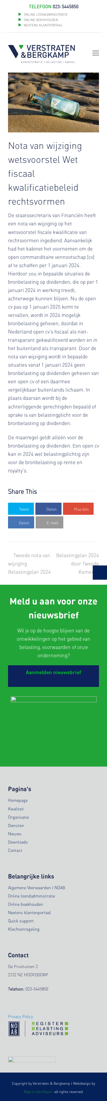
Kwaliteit (16, 808)
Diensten (16, 825)
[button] (21, 509)
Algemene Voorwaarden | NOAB (36, 887)
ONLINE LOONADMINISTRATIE (46, 14)
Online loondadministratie (31, 895)
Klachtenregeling (24, 929)
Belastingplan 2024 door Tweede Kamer (77, 563)
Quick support (21, 920)
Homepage (18, 800)
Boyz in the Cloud (37, 1091)
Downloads (18, 841)
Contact (15, 850)
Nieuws (14, 833)
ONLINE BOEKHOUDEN (40, 20)
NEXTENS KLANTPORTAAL (43, 25)
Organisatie (18, 817)
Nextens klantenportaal (29, 912)
